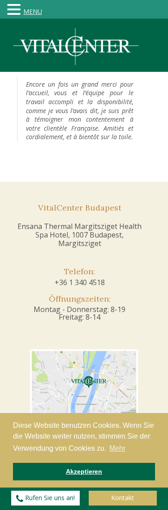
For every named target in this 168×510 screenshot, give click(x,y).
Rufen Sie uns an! (49, 497)
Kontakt (122, 497)
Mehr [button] (117, 448)
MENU (32, 11)
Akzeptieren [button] (84, 471)
